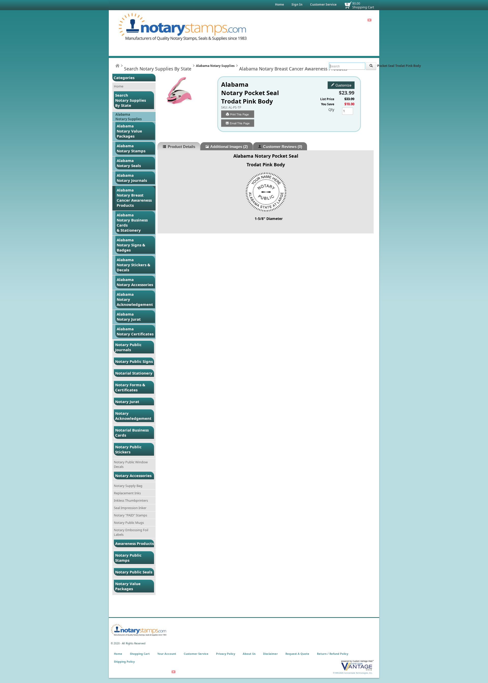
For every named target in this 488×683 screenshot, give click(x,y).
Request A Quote (297, 654)
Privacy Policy (225, 654)
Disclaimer (270, 654)
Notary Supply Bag (128, 485)
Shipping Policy (124, 661)
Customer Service (323, 4)
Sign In (297, 4)
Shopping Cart (363, 7)
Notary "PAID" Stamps (130, 515)
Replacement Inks (127, 493)
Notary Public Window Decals (131, 464)
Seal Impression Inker (130, 508)
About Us (249, 654)
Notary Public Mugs (129, 522)
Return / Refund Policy (332, 654)
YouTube (369, 20)
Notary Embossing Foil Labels (131, 532)
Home (279, 4)
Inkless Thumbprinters (131, 500)
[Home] (117, 66)
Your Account (166, 654)
